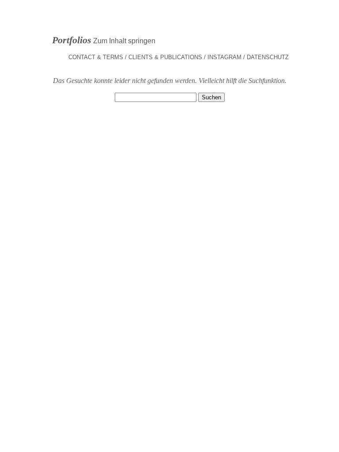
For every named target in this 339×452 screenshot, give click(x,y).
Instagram (224, 57)
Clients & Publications (165, 57)
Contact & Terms (95, 57)
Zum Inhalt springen (124, 41)
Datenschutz (268, 57)
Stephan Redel (169, 27)
